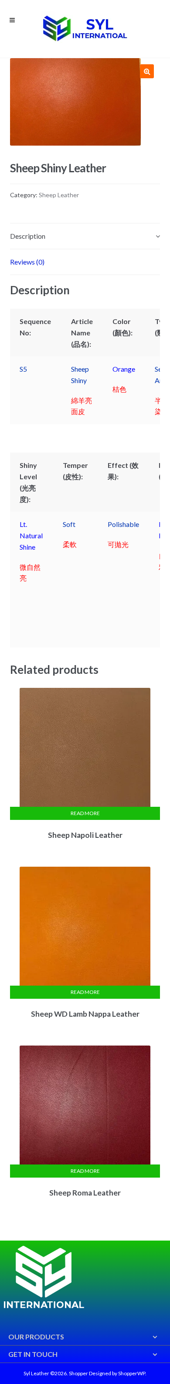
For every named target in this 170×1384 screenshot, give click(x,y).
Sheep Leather (59, 195)
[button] (147, 71)
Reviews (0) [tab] (27, 262)
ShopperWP (131, 1373)
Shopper (78, 1373)
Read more (85, 813)
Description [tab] (27, 236)
